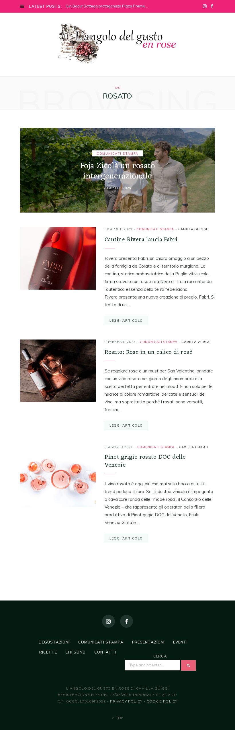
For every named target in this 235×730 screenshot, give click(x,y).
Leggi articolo (126, 321)
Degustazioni (54, 642)
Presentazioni (148, 642)
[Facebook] (126, 621)
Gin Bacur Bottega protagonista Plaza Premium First (109, 6)
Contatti (105, 652)
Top (119, 718)
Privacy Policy (126, 701)
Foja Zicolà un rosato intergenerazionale (117, 171)
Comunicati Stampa (117, 153)
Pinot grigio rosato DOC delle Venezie (145, 461)
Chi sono (75, 652)
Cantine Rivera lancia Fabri (141, 239)
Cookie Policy (162, 701)
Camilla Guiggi (192, 229)
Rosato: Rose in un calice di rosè (148, 352)
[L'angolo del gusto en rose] (117, 44)
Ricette (48, 652)
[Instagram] (108, 621)
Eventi (180, 642)
